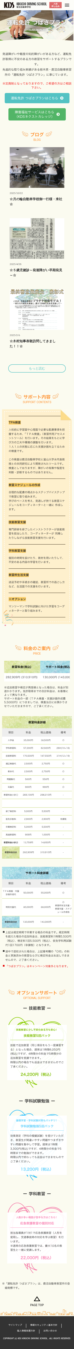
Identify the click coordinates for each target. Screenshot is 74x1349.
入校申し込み (55, 5)
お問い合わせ (50, 1330)
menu (67, 5)
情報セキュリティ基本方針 (43, 1325)
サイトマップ (15, 1325)
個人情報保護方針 (26, 1330)
